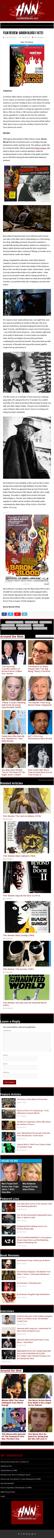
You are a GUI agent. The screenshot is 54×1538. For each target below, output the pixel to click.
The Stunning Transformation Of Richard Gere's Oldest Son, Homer (12, 670)
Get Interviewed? (7, 1483)
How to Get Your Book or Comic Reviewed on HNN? (21, 1479)
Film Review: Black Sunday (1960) (18, 935)
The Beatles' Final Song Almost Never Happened (39, 703)
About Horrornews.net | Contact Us (15, 1462)
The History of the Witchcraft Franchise (32, 1099)
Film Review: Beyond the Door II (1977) (21, 895)
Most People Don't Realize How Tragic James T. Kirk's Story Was (10, 1188)
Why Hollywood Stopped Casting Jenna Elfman (30, 1186)
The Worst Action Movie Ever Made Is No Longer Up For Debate (39, 1402)
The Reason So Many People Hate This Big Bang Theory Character (39, 668)
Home (2, 24)
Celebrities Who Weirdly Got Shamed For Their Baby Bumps (13, 738)
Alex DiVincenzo (11, 37)
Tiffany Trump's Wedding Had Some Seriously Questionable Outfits (13, 705)
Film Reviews (13, 24)
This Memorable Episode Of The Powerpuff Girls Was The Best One (13, 1436)
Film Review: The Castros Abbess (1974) (22, 816)
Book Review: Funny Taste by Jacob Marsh (33, 1260)
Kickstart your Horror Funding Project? (16, 1475)
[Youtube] (32, 1534)
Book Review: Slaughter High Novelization (33, 1294)
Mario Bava (38, 625)
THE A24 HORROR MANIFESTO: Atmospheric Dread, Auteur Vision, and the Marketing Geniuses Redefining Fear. (34, 1240)
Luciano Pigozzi (24, 625)
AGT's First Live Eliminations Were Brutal (40, 737)
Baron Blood (31, 622)
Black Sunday (40, 148)
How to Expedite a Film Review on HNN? (16, 1488)
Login (3, 1496)
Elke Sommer (46, 622)
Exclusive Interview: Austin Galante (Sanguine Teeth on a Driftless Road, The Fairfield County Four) (34, 1318)
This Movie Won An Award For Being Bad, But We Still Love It (38, 1436)
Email (5, 1064)
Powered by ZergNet (46, 780)
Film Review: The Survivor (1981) (18, 969)
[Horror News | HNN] (27, 10)
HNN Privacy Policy (8, 1492)
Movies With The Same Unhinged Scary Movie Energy (13, 1402)
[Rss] (19, 1534)
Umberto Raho (40, 628)
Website (6, 1072)
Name (5, 1055)
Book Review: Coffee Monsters (29, 1283)
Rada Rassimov (25, 628)
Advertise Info (6, 1466)
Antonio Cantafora (15, 622)
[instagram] (35, 1534)
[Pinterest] (27, 1534)
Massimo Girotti (9, 628)
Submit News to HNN (9, 1470)
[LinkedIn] (29, 1534)
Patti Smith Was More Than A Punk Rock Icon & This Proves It (40, 772)
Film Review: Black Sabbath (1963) (19, 856)
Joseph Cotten (8, 625)
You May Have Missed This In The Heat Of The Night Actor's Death (13, 772)
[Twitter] (24, 1534)
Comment (7, 1031)
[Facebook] (21, 1534)
